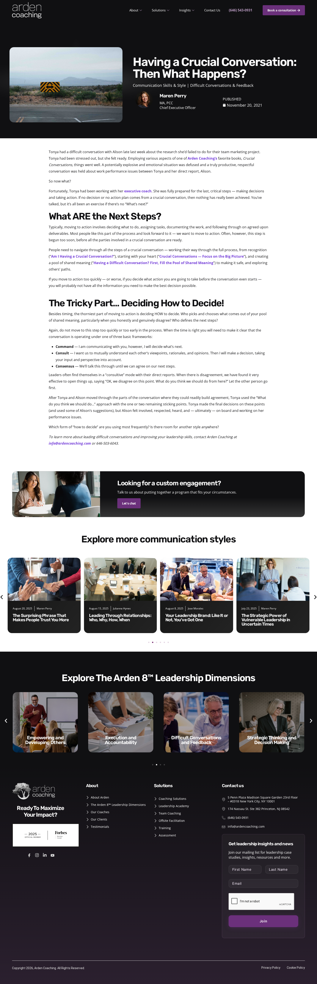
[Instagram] (37, 854)
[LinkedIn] (45, 854)
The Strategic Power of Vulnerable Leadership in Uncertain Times (189, 620)
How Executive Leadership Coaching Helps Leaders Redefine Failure (268, 620)
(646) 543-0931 (240, 10)
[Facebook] (29, 854)
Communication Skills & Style (159, 85)
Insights (185, 10)
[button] (148, 642)
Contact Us (212, 10)
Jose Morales (119, 608)
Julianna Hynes (45, 608)
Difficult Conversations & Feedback (221, 85)
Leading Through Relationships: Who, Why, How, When (44, 617)
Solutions (159, 10)
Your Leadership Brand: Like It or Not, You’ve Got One (120, 617)
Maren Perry (192, 608)
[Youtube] (53, 854)
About (133, 10)
